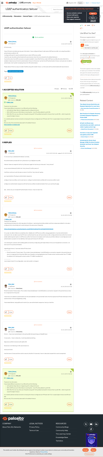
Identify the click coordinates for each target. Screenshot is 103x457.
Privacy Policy (44, 452)
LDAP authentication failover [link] (42, 16)
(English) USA (72, 3)
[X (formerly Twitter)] (86, 424)
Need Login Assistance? (93, 21)
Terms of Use (34, 430)
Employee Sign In (96, 2)
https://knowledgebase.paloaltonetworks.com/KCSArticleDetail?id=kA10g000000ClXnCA (28, 229)
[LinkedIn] (96, 424)
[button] (85, 450)
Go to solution (39, 37)
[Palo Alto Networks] (15, 419)
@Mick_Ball (10, 102)
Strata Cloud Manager (86, 148)
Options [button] (70, 42)
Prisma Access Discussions (87, 119)
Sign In (87, 2)
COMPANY (6, 423)
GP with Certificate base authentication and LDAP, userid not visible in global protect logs (90, 125)
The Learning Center (63, 434)
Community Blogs (62, 427)
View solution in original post (12, 124)
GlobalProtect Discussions (87, 129)
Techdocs (59, 441)
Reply (69, 78)
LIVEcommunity (7, 16)
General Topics (27, 16)
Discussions (17, 16)
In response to (15, 100)
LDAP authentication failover (15, 71)
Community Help (62, 430)
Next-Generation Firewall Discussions (89, 108)
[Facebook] (91, 429)
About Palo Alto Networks (11, 427)
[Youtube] (91, 424)
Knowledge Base (62, 437)
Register (80, 2)
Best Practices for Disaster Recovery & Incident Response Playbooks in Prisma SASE (90, 115)
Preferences (89, 454)
